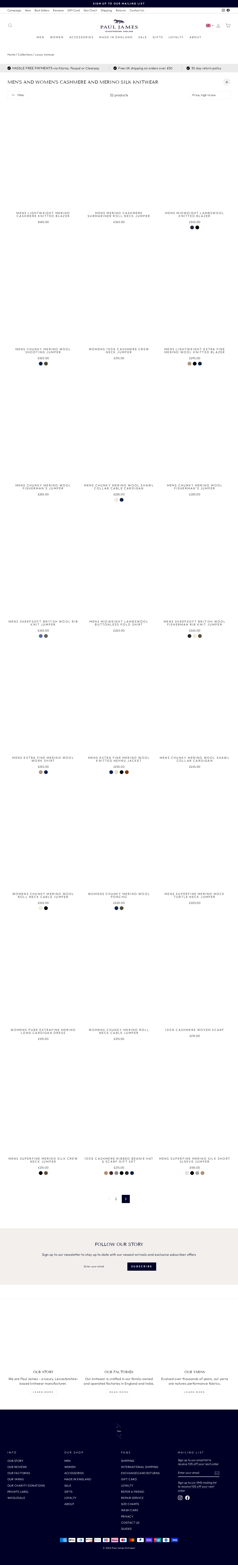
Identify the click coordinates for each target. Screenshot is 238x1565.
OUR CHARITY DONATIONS (26, 1485)
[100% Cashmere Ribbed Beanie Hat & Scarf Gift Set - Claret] (111, 1173)
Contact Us (137, 10)
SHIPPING (127, 1461)
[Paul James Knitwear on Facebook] (187, 1497)
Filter (20, 95)
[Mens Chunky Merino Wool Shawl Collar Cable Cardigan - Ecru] (116, 500)
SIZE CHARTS (130, 1504)
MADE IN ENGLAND (116, 37)
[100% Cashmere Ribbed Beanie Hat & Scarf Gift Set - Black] (121, 1173)
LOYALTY (176, 37)
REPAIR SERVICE (132, 1498)
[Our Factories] (119, 1340)
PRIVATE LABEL (18, 1491)
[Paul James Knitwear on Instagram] (180, 1497)
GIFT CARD (129, 1479)
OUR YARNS (15, 1479)
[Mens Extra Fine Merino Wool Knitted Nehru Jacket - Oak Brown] (127, 772)
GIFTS (158, 37)
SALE (142, 37)
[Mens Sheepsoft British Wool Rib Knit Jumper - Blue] (41, 636)
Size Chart (90, 10)
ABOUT (195, 37)
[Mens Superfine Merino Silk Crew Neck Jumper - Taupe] (46, 1173)
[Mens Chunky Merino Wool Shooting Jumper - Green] (46, 363)
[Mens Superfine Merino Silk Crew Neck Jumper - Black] (41, 1173)
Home (11, 54)
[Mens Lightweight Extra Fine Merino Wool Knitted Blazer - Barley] (189, 363)
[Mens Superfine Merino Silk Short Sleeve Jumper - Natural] (187, 1173)
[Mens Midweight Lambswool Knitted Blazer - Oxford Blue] (192, 227)
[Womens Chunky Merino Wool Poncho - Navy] (116, 908)
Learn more (43, 1392)
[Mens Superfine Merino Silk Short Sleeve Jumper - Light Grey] (197, 1173)
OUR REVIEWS (17, 1467)
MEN (40, 37)
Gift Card (73, 10)
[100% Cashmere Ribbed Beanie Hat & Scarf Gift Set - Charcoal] (127, 1173)
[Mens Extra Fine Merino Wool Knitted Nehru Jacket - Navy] (111, 772)
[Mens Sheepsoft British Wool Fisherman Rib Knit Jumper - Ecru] (195, 636)
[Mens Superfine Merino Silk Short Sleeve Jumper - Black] (192, 1173)
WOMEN (57, 37)
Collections (25, 54)
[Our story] (43, 1340)
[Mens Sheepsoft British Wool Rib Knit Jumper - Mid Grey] (46, 636)
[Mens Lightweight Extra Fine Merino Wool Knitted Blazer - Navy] (200, 363)
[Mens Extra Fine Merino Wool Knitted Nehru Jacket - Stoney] (116, 772)
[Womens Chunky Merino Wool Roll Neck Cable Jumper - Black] (46, 908)
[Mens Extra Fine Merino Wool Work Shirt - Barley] (41, 772)
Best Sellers (42, 10)
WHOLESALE (16, 1498)
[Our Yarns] (195, 1340)
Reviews (58, 10)
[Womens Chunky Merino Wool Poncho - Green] (121, 908)
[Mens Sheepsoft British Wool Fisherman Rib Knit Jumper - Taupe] (200, 636)
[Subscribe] (217, 1472)
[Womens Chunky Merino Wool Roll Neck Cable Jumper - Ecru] (41, 908)
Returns (121, 10)
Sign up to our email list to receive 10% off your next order (198, 1462)
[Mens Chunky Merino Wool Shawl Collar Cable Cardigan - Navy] (121, 500)
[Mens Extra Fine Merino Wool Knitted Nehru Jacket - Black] (121, 772)
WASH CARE (129, 1510)
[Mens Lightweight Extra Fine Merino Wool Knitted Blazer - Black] (195, 363)
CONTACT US (130, 1522)
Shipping (106, 10)
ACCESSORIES (81, 37)
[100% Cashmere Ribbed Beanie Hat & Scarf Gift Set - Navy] (132, 1173)
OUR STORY (15, 1461)
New (28, 10)
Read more (119, 1392)
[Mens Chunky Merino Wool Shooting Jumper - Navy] (41, 363)
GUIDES (126, 1529)
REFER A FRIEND (132, 1491)
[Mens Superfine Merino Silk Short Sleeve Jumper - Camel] (202, 1173)
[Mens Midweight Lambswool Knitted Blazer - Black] (197, 227)
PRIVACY (127, 1516)
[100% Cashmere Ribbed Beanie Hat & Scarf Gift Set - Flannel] (116, 1173)
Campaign (14, 10)
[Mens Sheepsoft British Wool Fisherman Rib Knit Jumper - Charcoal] (189, 636)
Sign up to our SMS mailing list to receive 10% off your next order (197, 1486)
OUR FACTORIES (18, 1473)
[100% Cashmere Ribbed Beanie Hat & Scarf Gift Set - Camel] (106, 1173)
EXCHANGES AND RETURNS (140, 1473)
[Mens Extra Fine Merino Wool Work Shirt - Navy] (46, 772)
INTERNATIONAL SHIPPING (139, 1467)
